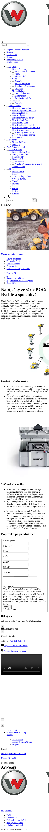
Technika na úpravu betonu (26, 71)
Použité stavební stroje (16, 147)
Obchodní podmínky (15, 825)
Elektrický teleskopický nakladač (26, 127)
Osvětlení (16, 101)
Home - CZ (11, 273)
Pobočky (16, 144)
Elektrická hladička (20, 113)
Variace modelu (13, 264)
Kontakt (10, 52)
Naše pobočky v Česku (22, 176)
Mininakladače (18, 91)
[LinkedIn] (14, 768)
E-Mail (6, 567)
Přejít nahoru (6, 810)
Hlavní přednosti (14, 259)
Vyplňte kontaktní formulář (15, 645)
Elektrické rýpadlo (20, 122)
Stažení (15, 188)
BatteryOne (17, 137)
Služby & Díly (15, 149)
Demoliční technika (23, 93)
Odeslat (7, 607)
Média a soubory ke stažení (18, 268)
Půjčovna (13, 140)
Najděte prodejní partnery (12, 254)
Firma (6, 551)
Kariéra (10, 57)
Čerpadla (18, 103)
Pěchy (17, 74)
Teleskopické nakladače (25, 86)
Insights (15, 184)
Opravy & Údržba (20, 154)
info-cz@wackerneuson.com (13, 753)
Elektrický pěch (18, 115)
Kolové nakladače (22, 83)
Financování (17, 159)
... (7, 275)
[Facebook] (8, 768)
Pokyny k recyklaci (15, 822)
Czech (16, 62)
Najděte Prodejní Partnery (18, 50)
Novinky (16, 181)
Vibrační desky (21, 76)
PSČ (5, 556)
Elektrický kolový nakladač (24, 125)
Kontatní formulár (8, 758)
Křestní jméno (9, 541)
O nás (11, 169)
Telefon (6, 572)
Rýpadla (18, 81)
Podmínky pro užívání (16, 820)
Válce (14, 79)
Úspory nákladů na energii (23, 135)
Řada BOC (11, 283)
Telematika (19, 162)
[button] (15, 59)
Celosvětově (12, 54)
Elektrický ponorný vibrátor (24, 110)
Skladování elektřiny (23, 98)
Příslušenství (12, 266)
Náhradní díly (18, 157)
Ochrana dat (12, 818)
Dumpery (19, 88)
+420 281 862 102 (17, 641)
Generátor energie (19, 96)
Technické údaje (14, 261)
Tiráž (9, 815)
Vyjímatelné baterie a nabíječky (20, 280)
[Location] (2, 768)
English (10, 62)
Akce (14, 186)
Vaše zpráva (8, 587)
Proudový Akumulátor (24, 132)
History (15, 174)
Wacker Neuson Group (16, 732)
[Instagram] (5, 768)
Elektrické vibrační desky (23, 118)
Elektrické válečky (20, 120)
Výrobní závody (19, 179)
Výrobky (13, 66)
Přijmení (7, 546)
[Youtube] (11, 768)
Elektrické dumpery (20, 130)
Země (6, 562)
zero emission (15, 105)
